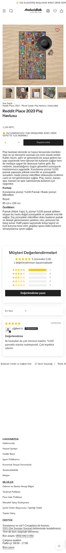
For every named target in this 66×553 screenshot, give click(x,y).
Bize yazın (8, 547)
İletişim (6, 475)
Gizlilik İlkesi (9, 454)
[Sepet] (61, 11)
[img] (13, 323)
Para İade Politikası (12, 497)
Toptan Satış (9, 513)
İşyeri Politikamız (11, 459)
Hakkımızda (9, 443)
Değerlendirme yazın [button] (33, 293)
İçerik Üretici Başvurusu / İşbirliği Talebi (22, 507)
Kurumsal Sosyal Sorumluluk (17, 464)
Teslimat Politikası (12, 492)
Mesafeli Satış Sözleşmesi (16, 502)
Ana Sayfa (7, 103)
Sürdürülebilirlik (10, 470)
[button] (18, 270)
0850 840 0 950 (25, 535)
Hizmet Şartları (10, 448)
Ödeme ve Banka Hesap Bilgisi (18, 486)
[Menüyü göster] (4, 11)
